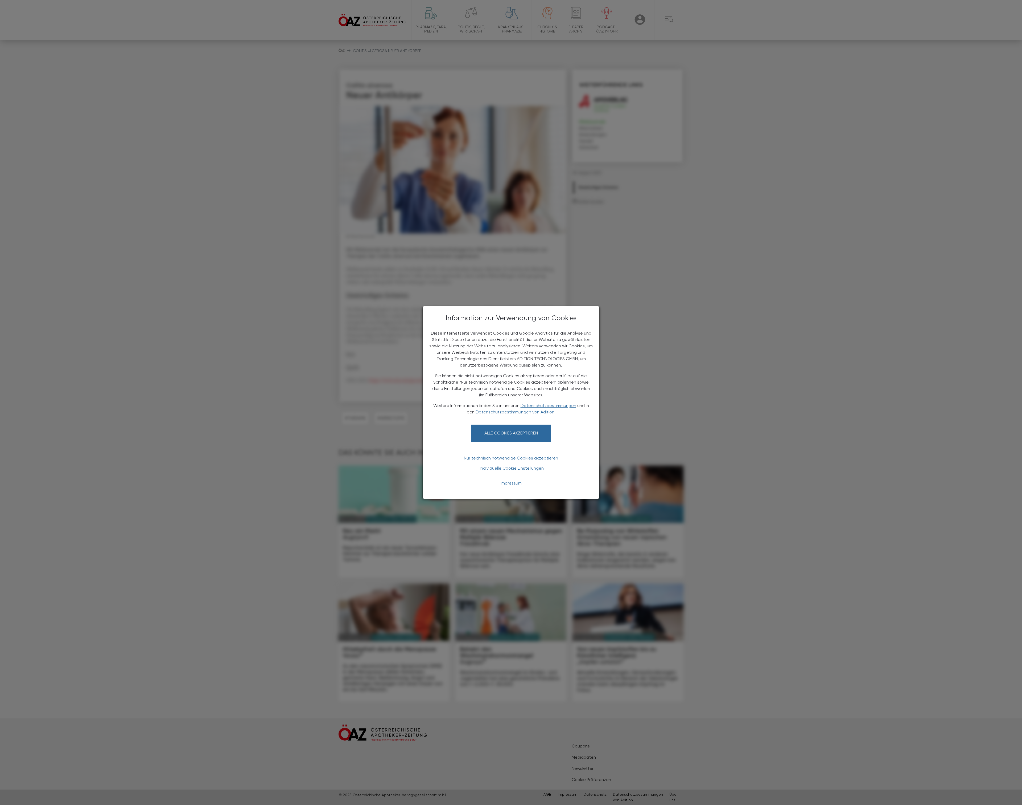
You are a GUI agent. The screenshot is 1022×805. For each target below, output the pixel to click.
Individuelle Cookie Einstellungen (512, 468)
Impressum (511, 483)
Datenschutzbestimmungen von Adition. (515, 411)
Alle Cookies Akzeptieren (511, 433)
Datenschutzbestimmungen (548, 405)
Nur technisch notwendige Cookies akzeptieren (511, 458)
